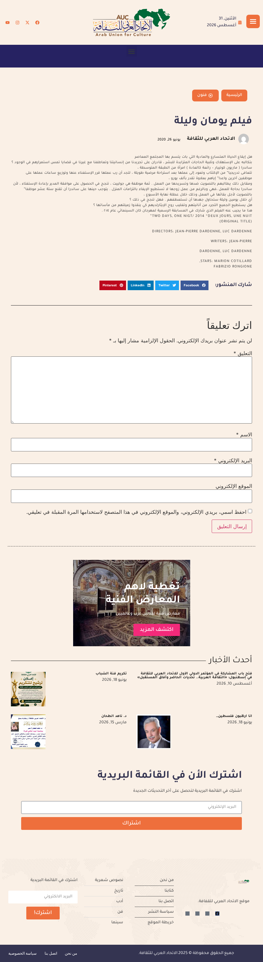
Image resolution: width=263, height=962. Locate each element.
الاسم (244, 434)
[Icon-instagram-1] (197, 913)
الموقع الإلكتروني (234, 486)
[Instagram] (17, 22)
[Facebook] (37, 22)
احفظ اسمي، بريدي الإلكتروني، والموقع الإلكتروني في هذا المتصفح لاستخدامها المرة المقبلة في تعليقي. (136, 511)
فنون (202, 95)
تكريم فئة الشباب (111, 674)
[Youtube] (7, 22)
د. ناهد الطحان (114, 716)
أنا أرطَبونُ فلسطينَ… (234, 716)
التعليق (242, 353)
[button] (131, 51)
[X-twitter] (27, 22)
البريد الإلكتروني (233, 460)
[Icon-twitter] (207, 913)
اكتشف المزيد (157, 630)
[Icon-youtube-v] (187, 913)
